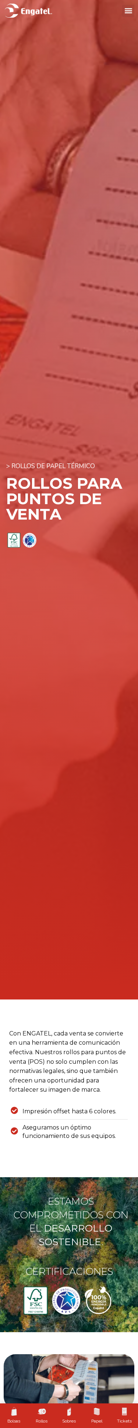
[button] (128, 11)
